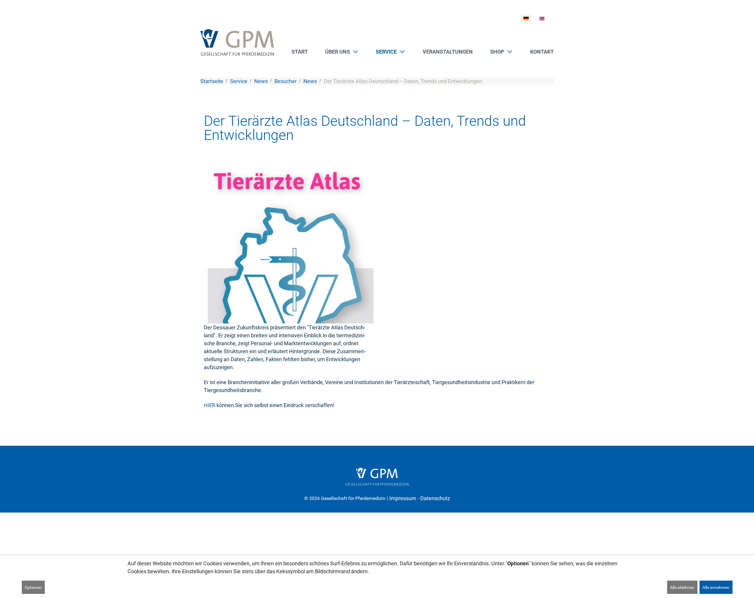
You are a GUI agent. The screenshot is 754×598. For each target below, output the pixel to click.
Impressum (402, 498)
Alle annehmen (715, 587)
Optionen (33, 587)
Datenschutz (435, 498)
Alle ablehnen (682, 587)
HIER (209, 405)
